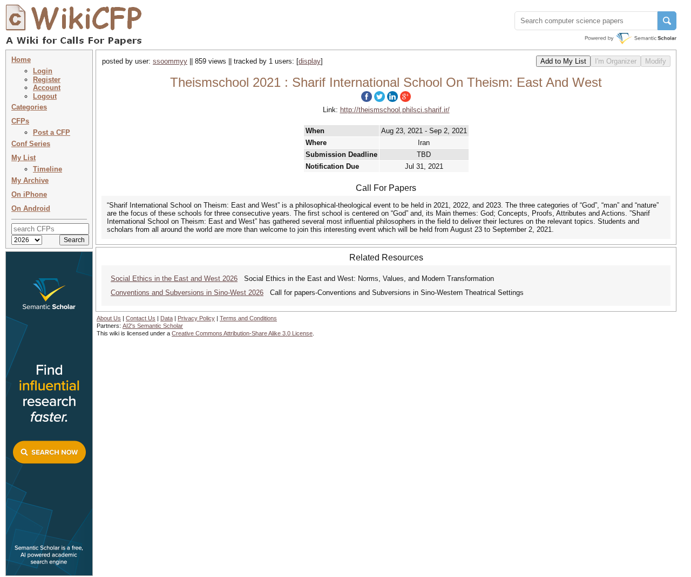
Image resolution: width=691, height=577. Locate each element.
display (310, 61)
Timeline (47, 169)
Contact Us (140, 318)
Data (166, 318)
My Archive (30, 180)
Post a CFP (51, 132)
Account (46, 88)
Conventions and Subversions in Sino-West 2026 (187, 292)
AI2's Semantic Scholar (153, 325)
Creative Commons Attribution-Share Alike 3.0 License (242, 333)
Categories (29, 107)
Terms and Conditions (248, 318)
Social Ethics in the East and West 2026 (174, 278)
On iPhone (29, 194)
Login (42, 71)
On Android (30, 208)
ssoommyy (170, 61)
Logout (45, 96)
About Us (109, 318)
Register (46, 79)
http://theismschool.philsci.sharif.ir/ (395, 110)
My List (23, 158)
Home (21, 60)
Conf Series (30, 144)
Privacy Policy (196, 318)
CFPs (20, 121)
